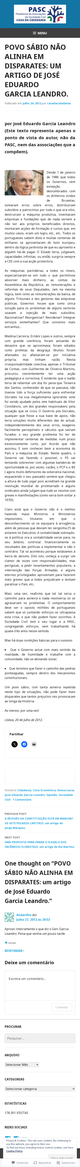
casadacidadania (59, 103)
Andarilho (23, 915)
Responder (14, 951)
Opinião (51, 795)
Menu (42, 33)
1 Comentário (22, 799)
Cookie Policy (14, 1151)
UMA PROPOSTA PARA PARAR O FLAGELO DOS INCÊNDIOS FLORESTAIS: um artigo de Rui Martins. (40, 842)
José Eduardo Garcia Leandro (25, 795)
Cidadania (24, 790)
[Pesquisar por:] (40, 1038)
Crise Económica (44, 790)
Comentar (62, 1007)
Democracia (65, 790)
